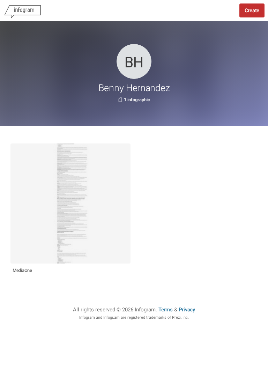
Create (252, 10)
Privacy (187, 309)
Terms (165, 309)
